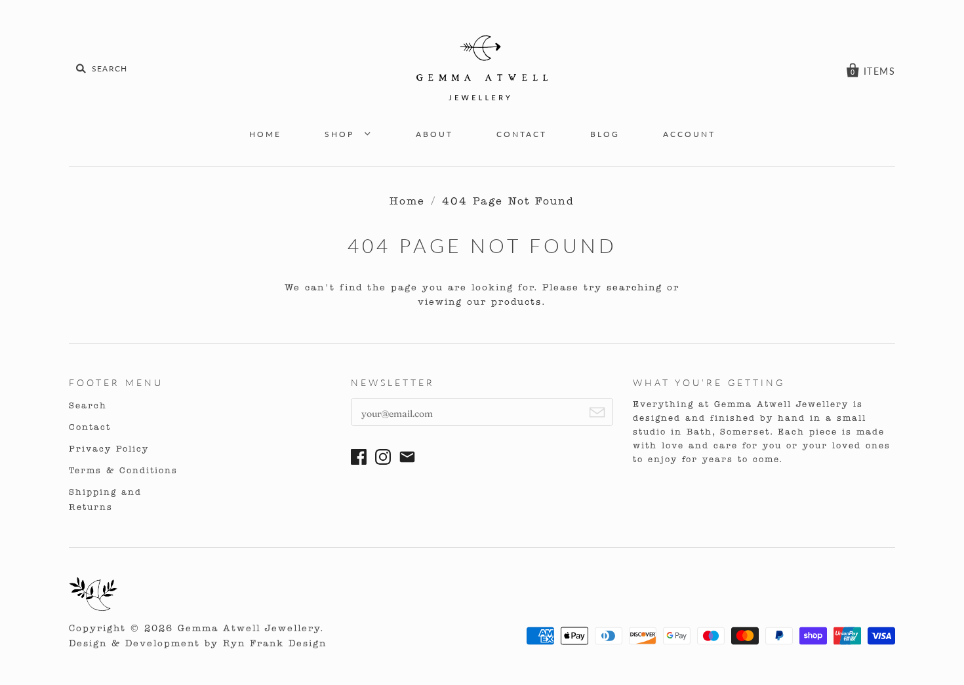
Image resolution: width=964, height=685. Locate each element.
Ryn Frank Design (275, 644)
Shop (341, 134)
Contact (521, 134)
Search (88, 406)
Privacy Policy (109, 449)
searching (634, 288)
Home (265, 134)
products (516, 302)
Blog (605, 134)
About (434, 134)
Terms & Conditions (123, 471)
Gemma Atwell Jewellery (249, 629)
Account (689, 134)
